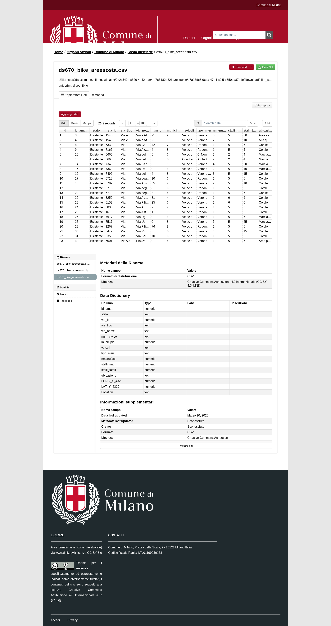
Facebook (65, 300)
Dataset (189, 37)
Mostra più (186, 445)
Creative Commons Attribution (207, 437)
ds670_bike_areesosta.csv (176, 52)
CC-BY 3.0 (94, 552)
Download (240, 67)
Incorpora (263, 105)
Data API (267, 67)
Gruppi (235, 37)
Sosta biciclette (140, 52)
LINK (196, 285)
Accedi (55, 620)
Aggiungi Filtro (70, 114)
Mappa (99, 95)
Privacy (72, 620)
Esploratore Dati (75, 95)
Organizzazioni (212, 37)
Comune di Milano (268, 5)
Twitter (63, 294)
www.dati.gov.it (66, 552)
